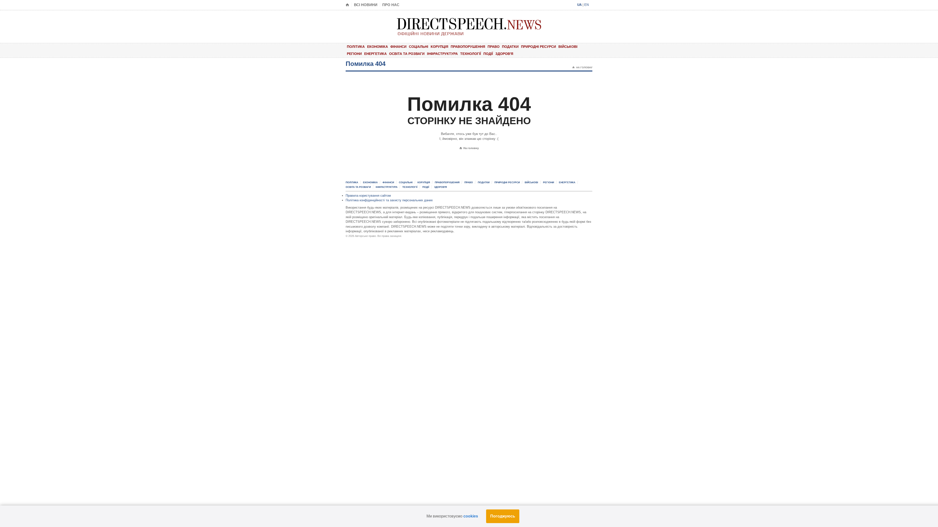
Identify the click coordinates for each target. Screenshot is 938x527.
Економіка (377, 47)
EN (586, 5)
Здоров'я (504, 54)
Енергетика (375, 54)
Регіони (354, 54)
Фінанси (398, 47)
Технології (470, 54)
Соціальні (418, 47)
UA (579, 5)
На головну (582, 67)
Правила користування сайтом (368, 195)
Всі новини (365, 5)
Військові (567, 47)
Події (488, 54)
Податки (510, 47)
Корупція (439, 47)
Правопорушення (468, 47)
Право (494, 47)
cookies (470, 516)
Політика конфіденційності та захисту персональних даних (389, 200)
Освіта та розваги (407, 54)
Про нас (390, 5)
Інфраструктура (442, 54)
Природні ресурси (538, 47)
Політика (356, 47)
